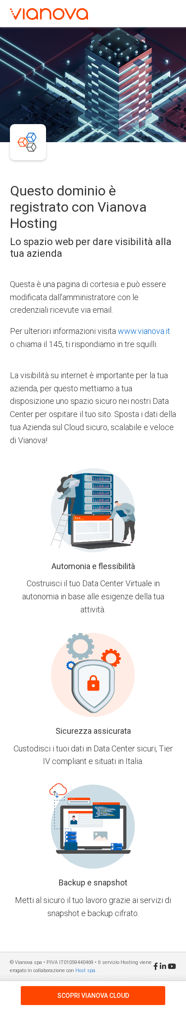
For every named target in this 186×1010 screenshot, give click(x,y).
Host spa (85, 970)
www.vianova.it (144, 331)
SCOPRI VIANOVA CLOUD (93, 995)
